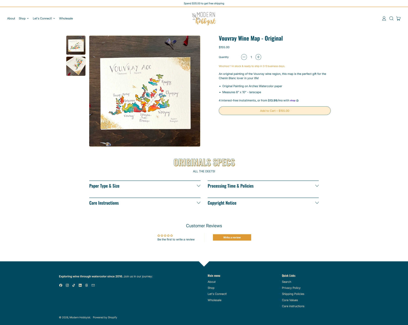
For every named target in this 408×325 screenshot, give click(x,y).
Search (286, 281)
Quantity (224, 57)
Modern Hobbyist (79, 317)
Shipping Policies (293, 294)
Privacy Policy (291, 287)
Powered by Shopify (105, 317)
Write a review (232, 237)
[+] (258, 57)
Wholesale (66, 18)
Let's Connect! (217, 294)
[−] (244, 57)
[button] (391, 18)
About (11, 18)
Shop (211, 287)
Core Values (290, 300)
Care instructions (293, 306)
